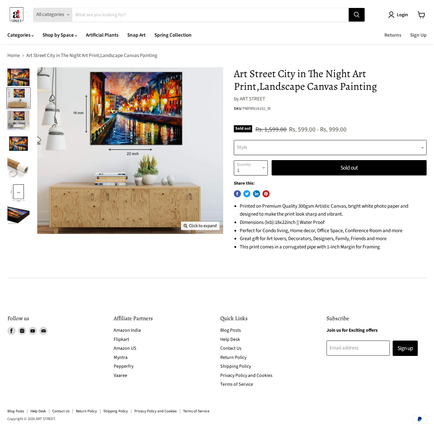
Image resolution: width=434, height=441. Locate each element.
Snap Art (136, 35)
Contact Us (231, 348)
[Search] (357, 15)
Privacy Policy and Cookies (246, 375)
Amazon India (127, 330)
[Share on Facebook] (237, 193)
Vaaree (120, 375)
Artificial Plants (102, 35)
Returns (392, 35)
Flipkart (121, 339)
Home (13, 56)
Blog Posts (230, 330)
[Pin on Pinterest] (266, 193)
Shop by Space (59, 35)
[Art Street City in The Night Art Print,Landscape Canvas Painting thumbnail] (18, 77)
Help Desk (230, 339)
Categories (19, 35)
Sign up (405, 348)
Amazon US (125, 348)
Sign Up (418, 35)
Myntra (121, 357)
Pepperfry (123, 366)
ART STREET (252, 98)
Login (402, 15)
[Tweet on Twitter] (246, 193)
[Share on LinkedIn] (256, 193)
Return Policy (233, 357)
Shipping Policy (235, 366)
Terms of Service (236, 384)
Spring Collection (173, 35)
